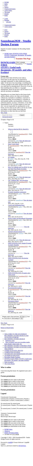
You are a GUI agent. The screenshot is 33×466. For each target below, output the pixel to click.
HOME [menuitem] (6, 2)
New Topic (4, 112)
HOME (6, 429)
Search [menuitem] (6, 7)
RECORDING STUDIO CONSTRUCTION (17, 345)
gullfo (17, 141)
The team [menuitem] (7, 12)
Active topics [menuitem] (8, 10)
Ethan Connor (19, 226)
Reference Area (10, 340)
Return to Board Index (7, 328)
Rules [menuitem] (6, 15)
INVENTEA (22, 446)
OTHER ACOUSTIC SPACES (13, 350)
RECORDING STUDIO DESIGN (14, 339)
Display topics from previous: (11, 316)
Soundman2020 (23, 134)
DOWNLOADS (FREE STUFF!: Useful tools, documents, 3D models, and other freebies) (16, 67)
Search (22, 115)
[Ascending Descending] (16, 318)
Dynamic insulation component (17, 192)
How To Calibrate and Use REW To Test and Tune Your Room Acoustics (20, 168)
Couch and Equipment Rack (16, 205)
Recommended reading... (15, 288)
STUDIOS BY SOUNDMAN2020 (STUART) (18, 354)
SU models (11, 157)
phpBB (10, 442)
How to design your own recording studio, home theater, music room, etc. (17, 343)
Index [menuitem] (6, 4)
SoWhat (20, 233)
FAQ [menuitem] (5, 5)
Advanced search (7, 117)
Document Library (13, 301)
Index (10, 429)
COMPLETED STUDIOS (12, 352)
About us (7, 431)
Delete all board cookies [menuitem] (11, 432)
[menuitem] (6, 14)
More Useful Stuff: (13, 144)
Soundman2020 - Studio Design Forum (16, 42)
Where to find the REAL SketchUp (18, 129)
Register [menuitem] (6, 20)
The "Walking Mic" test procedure (18, 180)
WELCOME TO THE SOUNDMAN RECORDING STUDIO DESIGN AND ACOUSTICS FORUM (16, 335)
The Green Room (9, 364)
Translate (29, 64)
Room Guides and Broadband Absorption (20, 218)
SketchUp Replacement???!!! (16, 231)
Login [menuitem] (6, 18)
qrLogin (8, 22)
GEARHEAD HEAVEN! (12, 355)
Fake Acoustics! (9, 362)
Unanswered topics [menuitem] (9, 9)
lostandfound (19, 200)
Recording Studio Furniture (12, 357)
